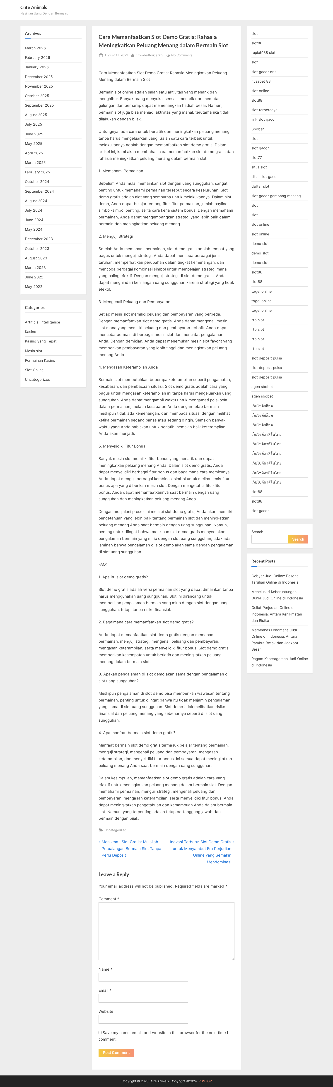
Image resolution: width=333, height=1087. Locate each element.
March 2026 (35, 48)
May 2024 (33, 229)
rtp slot (257, 320)
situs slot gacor (264, 176)
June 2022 (34, 277)
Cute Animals (33, 7)
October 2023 (37, 248)
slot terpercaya (264, 110)
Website (106, 1011)
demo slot (260, 243)
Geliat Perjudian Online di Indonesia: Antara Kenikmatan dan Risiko (276, 614)
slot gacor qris (263, 71)
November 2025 (39, 86)
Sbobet (257, 129)
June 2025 (34, 134)
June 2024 (34, 220)
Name (106, 969)
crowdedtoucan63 (149, 55)
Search (257, 531)
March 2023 (35, 267)
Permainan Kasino (40, 360)
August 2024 (36, 201)
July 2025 (33, 124)
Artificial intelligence (42, 322)
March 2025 (35, 162)
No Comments (181, 55)
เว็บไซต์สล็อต (262, 406)
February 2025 (37, 172)
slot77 (256, 157)
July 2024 (33, 210)
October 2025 (37, 95)
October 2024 (37, 181)
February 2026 (37, 57)
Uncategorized (115, 830)
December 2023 (39, 239)
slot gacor (260, 148)
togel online (261, 291)
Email (105, 990)
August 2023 (36, 258)
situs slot (259, 167)
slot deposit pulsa (266, 358)
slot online (260, 91)
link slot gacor (263, 119)
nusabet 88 (261, 81)
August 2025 (36, 115)
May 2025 (33, 143)
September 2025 (39, 105)
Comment (109, 899)
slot (254, 33)
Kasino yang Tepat (41, 341)
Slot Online (34, 370)
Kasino (30, 331)
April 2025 (34, 153)
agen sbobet (262, 386)
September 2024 (39, 191)
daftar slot (260, 186)
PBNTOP (205, 1081)
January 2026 (37, 67)
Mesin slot (33, 351)
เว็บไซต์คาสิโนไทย (266, 434)
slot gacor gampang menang (276, 196)
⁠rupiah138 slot (263, 52)
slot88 (256, 43)
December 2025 (39, 76)
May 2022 (33, 286)
